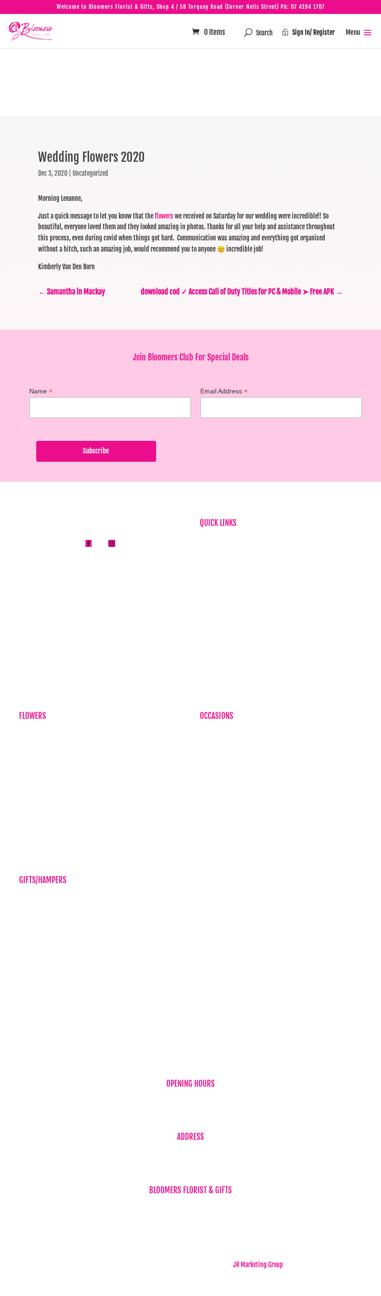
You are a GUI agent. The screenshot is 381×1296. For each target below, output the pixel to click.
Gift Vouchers (36, 927)
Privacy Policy (217, 627)
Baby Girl (211, 763)
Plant (26, 792)
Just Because (35, 777)
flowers (164, 216)
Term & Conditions (222, 656)
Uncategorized (90, 173)
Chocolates (32, 956)
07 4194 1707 (308, 6)
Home (207, 541)
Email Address (224, 391)
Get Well (210, 792)
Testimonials (216, 599)
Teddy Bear (32, 970)
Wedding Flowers (221, 834)
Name (41, 391)
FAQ (204, 570)
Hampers (30, 942)
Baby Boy (211, 749)
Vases (26, 985)
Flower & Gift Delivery (227, 613)
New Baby (31, 1013)
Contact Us (213, 670)
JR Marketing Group (258, 1265)
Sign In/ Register (308, 32)
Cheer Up (211, 777)
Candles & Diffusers (43, 913)
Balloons (29, 899)
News (206, 584)
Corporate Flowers (41, 749)
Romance (211, 806)
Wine (25, 999)
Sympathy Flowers (42, 763)
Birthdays (31, 734)
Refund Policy (217, 641)
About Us (211, 556)
